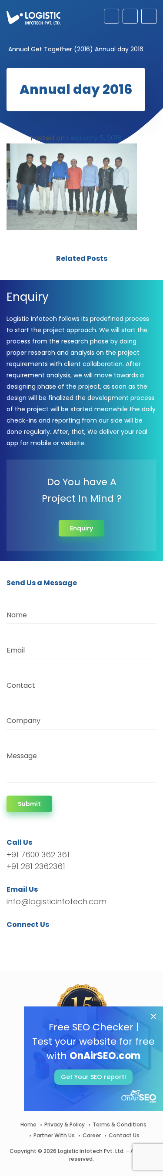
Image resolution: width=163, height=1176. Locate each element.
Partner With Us (54, 1135)
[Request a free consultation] (111, 16)
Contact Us (124, 1135)
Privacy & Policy (64, 1124)
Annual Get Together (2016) (50, 49)
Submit (29, 804)
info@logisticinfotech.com (56, 901)
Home (28, 1124)
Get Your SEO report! (93, 1077)
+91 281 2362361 (36, 866)
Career (92, 1135)
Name (17, 615)
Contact (21, 685)
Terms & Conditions (119, 1124)
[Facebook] (15, 940)
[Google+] (40, 940)
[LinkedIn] (54, 940)
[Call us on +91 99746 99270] (130, 16)
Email (16, 650)
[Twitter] (26, 940)
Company (23, 721)
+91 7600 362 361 (38, 854)
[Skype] (66, 940)
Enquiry (81, 528)
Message (22, 756)
